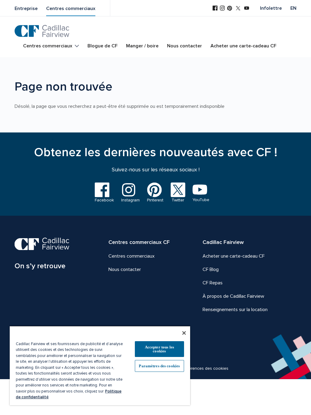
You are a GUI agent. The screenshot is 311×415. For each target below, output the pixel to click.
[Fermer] (184, 333)
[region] (100, 365)
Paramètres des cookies (159, 366)
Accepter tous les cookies (159, 349)
